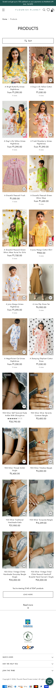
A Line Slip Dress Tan (41, 304)
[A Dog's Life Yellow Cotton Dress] (41, 65)
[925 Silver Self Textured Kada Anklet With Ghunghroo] (14, 391)
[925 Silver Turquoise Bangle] (41, 498)
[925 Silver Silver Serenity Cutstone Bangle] (41, 391)
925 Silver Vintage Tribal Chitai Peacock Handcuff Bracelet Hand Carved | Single (41, 574)
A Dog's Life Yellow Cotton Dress (41, 88)
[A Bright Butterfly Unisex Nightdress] (14, 65)
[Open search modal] (44, 9)
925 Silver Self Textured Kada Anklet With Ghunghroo (15, 414)
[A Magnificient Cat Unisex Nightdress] (14, 336)
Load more (28, 594)
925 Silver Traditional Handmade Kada (14, 521)
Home (4, 19)
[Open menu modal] (3, 9)
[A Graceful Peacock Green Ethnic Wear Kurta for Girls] (14, 228)
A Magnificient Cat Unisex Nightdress (14, 359)
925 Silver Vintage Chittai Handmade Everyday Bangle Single (14, 574)
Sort (30, 40)
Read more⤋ (28, 606)
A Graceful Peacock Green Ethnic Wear (41, 196)
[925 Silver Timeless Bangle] (41, 446)
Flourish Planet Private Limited (27, 679)
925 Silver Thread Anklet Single (15, 469)
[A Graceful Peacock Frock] (14, 173)
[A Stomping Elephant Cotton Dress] (41, 336)
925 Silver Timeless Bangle (41, 468)
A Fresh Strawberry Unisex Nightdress (41, 142)
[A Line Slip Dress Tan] (41, 282)
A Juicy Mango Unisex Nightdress (14, 305)
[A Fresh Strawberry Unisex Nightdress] (41, 119)
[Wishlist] (48, 10)
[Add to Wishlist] (24, 50)
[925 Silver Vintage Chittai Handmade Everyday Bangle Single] (14, 549)
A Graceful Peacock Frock (14, 195)
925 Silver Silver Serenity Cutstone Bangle (41, 414)
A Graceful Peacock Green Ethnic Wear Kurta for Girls (15, 251)
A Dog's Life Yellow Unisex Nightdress (15, 142)
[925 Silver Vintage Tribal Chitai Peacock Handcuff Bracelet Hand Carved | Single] (41, 549)
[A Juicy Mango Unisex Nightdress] (14, 282)
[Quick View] (24, 80)
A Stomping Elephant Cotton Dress (41, 359)
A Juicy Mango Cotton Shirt (41, 250)
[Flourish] (28, 9)
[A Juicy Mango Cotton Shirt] (41, 228)
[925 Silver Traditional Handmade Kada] (14, 498)
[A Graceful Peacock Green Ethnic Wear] (41, 173)
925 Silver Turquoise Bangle (41, 520)
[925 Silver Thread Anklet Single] (14, 446)
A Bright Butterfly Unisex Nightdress (15, 88)
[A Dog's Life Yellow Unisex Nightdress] (14, 119)
